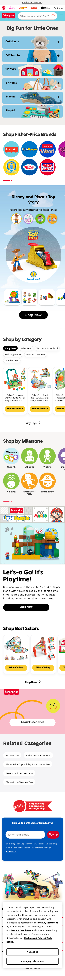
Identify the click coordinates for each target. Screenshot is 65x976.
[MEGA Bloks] (47, 167)
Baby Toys (10, 348)
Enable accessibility (32, 2)
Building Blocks (13, 354)
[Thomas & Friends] (29, 167)
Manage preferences (32, 961)
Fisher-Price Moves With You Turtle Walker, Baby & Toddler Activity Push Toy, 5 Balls (15, 398)
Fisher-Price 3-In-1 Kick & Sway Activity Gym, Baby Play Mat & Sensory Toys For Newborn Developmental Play (39, 398)
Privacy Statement (48, 922)
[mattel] (3, 8)
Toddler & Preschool (47, 348)
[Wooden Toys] (47, 149)
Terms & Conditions (21, 930)
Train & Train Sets (35, 354)
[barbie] (12, 8)
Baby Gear (26, 348)
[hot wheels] (22, 8)
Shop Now (33, 315)
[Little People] (29, 149)
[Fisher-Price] (11, 149)
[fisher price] (33, 8)
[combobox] (37, 16)
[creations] (45, 8)
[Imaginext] (11, 167)
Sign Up (53, 834)
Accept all (32, 952)
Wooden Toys (12, 360)
